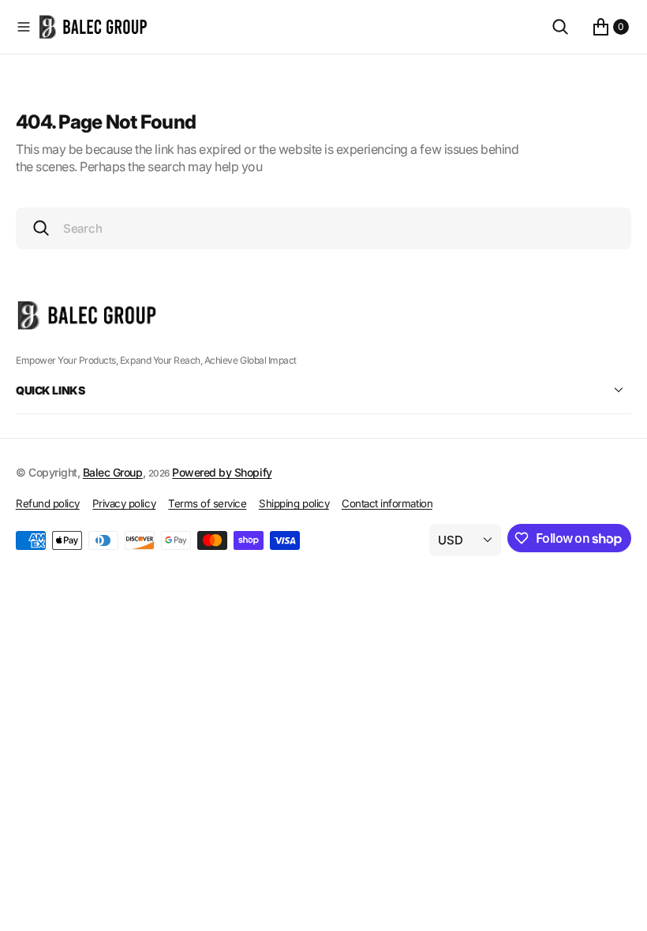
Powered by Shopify (221, 472)
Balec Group (113, 472)
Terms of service (207, 503)
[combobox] (323, 228)
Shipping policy (294, 503)
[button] (24, 27)
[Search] (560, 26)
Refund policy (48, 503)
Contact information (387, 503)
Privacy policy (123, 503)
